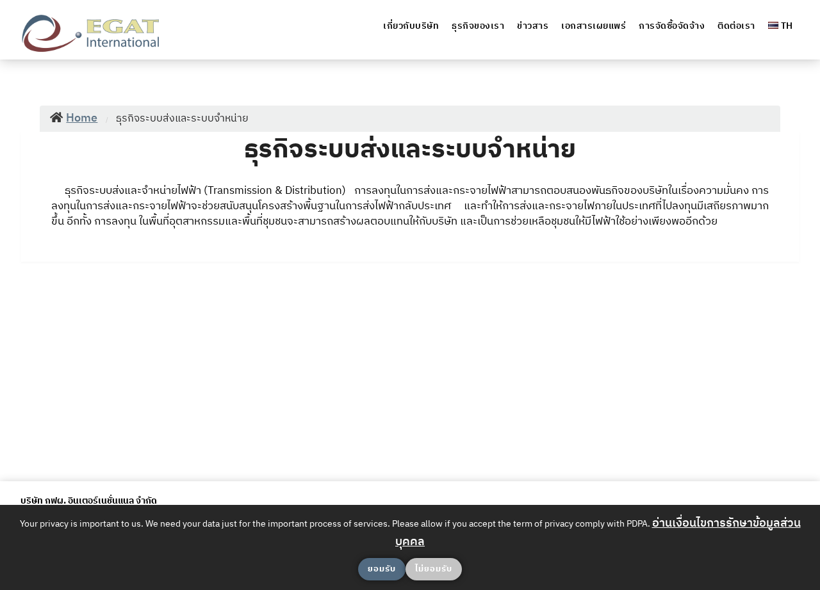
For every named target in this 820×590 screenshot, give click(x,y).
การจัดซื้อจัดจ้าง (672, 26)
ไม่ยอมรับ (433, 569)
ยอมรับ (382, 569)
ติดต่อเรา (736, 26)
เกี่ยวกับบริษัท (411, 26)
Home (81, 118)
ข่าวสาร (532, 26)
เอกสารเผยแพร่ (593, 26)
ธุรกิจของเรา (478, 26)
